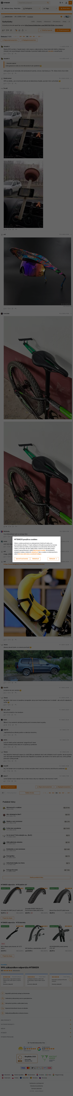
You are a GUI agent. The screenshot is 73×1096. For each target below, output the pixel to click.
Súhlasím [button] (53, 559)
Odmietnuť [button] (35, 559)
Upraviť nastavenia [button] (22, 559)
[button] (34, 552)
